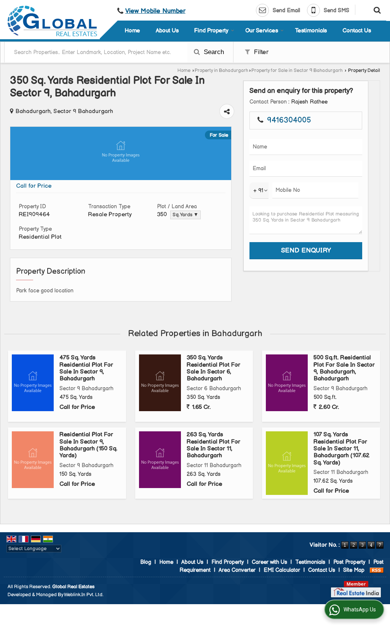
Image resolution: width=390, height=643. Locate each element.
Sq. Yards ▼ (185, 215)
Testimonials (311, 30)
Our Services (261, 30)
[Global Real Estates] (52, 21)
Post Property (349, 562)
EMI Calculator (282, 570)
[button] (155, 11)
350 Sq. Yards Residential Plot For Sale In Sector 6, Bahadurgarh (213, 368)
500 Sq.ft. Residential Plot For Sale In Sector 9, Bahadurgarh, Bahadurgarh (344, 368)
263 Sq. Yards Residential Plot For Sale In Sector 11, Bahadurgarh (213, 445)
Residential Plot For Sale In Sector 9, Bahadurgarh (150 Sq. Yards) (88, 445)
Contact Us (356, 30)
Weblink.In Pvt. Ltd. (83, 595)
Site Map (353, 570)
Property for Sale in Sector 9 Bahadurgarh (297, 70)
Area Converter (237, 570)
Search (213, 52)
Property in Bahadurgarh (221, 70)
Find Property (211, 30)
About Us (167, 30)
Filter (260, 52)
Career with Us (269, 562)
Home (132, 30)
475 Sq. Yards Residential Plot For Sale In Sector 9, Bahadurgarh (86, 368)
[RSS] (377, 570)
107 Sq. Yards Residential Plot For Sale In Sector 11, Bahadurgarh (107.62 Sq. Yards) (341, 448)
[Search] (376, 9)
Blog (145, 562)
